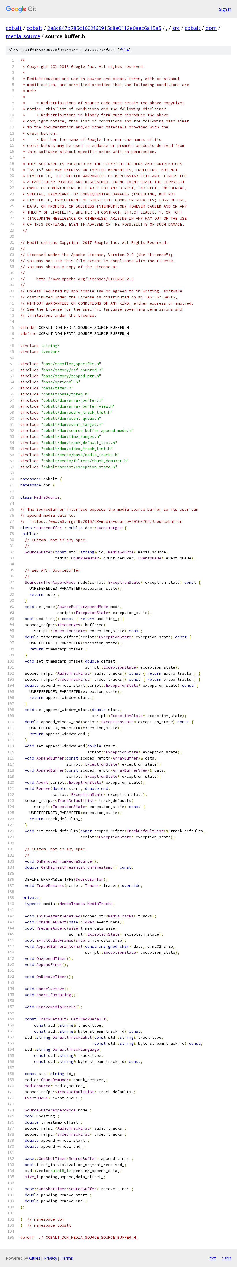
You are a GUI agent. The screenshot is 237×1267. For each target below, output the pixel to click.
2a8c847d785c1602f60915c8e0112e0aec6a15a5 (104, 28)
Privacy (50, 1258)
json (226, 1258)
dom (211, 28)
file (124, 50)
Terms (67, 1258)
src (176, 28)
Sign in (225, 9)
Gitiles (34, 1258)
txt (212, 1258)
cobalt (14, 28)
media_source (23, 36)
